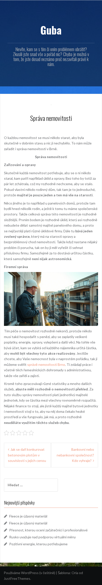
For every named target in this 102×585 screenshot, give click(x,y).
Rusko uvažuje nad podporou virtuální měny (42, 537)
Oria (75, 573)
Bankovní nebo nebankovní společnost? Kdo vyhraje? (75, 455)
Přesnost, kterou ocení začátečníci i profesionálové (48, 530)
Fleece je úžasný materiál (28, 516)
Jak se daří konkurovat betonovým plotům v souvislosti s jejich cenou (27, 455)
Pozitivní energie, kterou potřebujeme (38, 544)
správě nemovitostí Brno (46, 364)
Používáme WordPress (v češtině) (29, 573)
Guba (51, 29)
